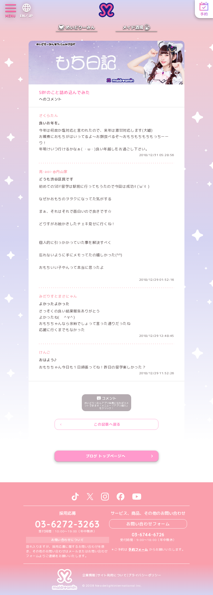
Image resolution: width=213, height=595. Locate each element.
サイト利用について (112, 575)
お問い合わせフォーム (148, 524)
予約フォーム (138, 549)
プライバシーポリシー (144, 575)
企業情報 (88, 575)
